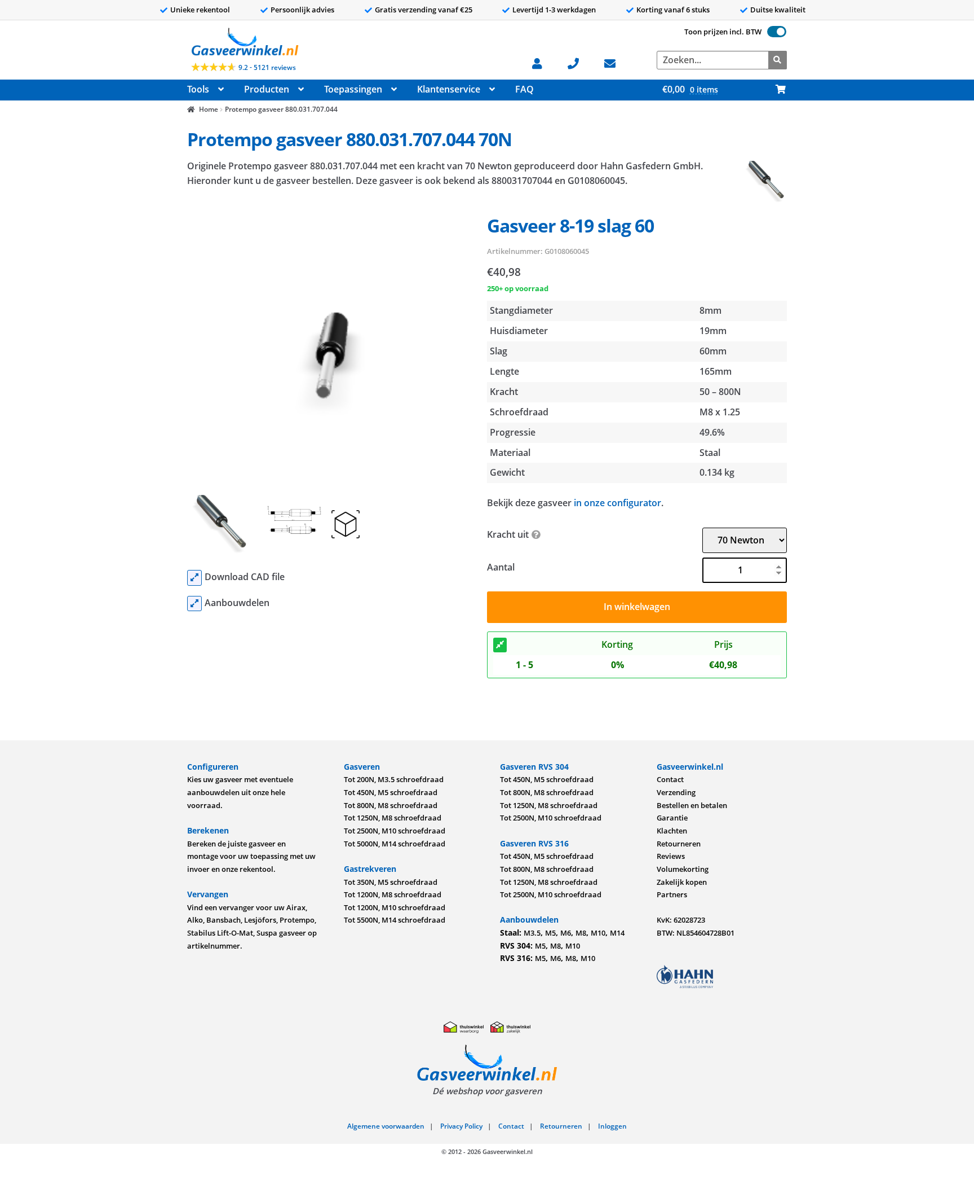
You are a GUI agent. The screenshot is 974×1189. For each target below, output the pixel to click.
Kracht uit (508, 534)
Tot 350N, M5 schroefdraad (390, 882)
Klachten (672, 831)
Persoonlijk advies (302, 10)
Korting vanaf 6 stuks (673, 10)
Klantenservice (448, 89)
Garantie (672, 818)
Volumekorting (683, 869)
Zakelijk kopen (682, 882)
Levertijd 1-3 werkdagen (554, 10)
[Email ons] (615, 62)
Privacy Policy (461, 1126)
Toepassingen (353, 89)
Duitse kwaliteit (777, 10)
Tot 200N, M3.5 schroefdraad (394, 779)
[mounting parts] (194, 604)
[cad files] (194, 578)
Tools (198, 89)
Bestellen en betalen (692, 805)
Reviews (671, 856)
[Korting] (500, 645)
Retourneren (679, 844)
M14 (617, 933)
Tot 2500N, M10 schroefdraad (394, 831)
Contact (670, 779)
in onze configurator (617, 503)
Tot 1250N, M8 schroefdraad (392, 818)
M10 (598, 933)
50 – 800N (720, 391)
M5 (550, 933)
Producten (266, 89)
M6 (565, 933)
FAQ (524, 89)
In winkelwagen (637, 606)
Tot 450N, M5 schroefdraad (390, 792)
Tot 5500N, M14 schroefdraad (394, 920)
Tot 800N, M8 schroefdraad (390, 805)
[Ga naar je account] (542, 62)
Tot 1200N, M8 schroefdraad (392, 894)
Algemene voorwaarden (385, 1126)
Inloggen (612, 1126)
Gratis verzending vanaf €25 (423, 10)
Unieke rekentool (200, 10)
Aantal (501, 567)
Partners (672, 894)
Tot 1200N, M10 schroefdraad (394, 907)
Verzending (676, 792)
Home (208, 109)
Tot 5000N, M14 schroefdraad (394, 844)
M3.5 (532, 933)
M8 (580, 933)
